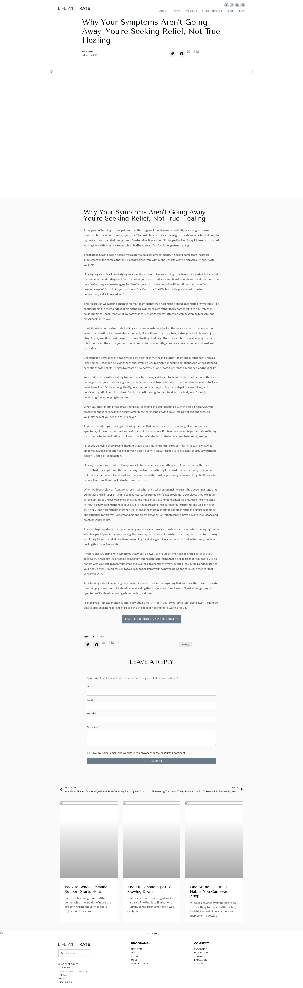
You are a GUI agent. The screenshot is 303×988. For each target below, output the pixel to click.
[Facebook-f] (226, 5)
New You (136, 949)
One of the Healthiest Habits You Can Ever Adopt (209, 891)
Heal (134, 952)
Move (134, 960)
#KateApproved (212, 10)
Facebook (200, 960)
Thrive (176, 10)
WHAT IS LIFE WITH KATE (72, 971)
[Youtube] (237, 5)
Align (134, 956)
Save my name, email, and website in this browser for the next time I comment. (138, 753)
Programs (191, 10)
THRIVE (62, 975)
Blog (230, 10)
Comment (93, 727)
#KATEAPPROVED (68, 964)
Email (91, 700)
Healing (87, 51)
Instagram (201, 952)
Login (241, 10)
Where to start (141, 963)
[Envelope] (243, 5)
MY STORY (64, 967)
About (163, 10)
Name (91, 686)
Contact (199, 963)
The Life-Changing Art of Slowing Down (150, 889)
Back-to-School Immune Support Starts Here (86, 889)
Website (91, 713)
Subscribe (200, 949)
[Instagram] (232, 5)
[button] (163, 11)
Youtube (199, 956)
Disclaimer (65, 982)
